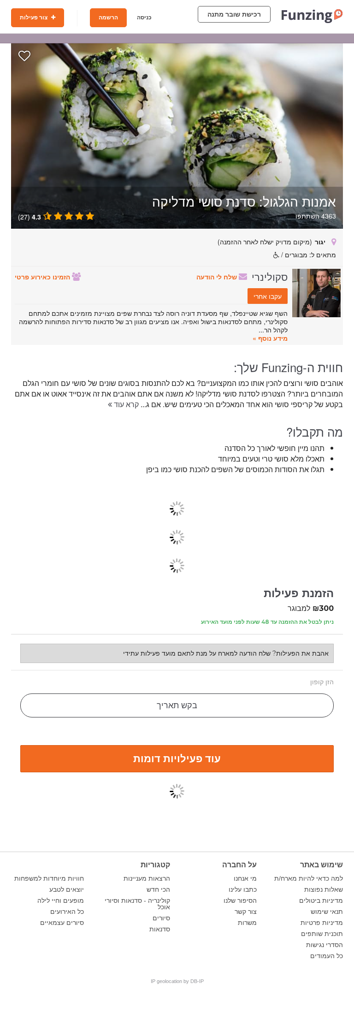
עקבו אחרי (268, 296)
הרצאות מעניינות (147, 878)
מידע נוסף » (270, 338)
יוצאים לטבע (66, 889)
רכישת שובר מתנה (234, 14)
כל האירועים (67, 911)
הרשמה (108, 17)
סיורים (161, 918)
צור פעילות (34, 17)
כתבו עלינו (243, 889)
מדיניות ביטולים (321, 900)
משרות (247, 922)
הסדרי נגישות (324, 944)
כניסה (144, 17)
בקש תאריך (177, 705)
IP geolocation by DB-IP (177, 981)
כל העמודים (326, 956)
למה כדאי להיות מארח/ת (308, 878)
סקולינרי (270, 276)
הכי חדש (158, 889)
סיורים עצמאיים (62, 922)
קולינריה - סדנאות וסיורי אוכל (137, 904)
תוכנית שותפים (322, 933)
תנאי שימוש (327, 911)
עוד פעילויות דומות (177, 758)
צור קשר (246, 911)
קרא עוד (125, 404)
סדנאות (159, 929)
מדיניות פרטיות (322, 922)
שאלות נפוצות (323, 889)
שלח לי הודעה (217, 276)
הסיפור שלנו (240, 900)
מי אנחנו (245, 878)
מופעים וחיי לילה (60, 900)
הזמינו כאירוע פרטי (43, 276)
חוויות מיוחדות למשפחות (49, 878)
